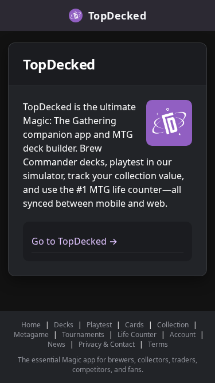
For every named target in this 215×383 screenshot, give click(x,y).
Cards (134, 325)
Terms (158, 344)
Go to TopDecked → (75, 241)
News (56, 344)
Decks (63, 325)
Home (31, 325)
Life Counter (137, 334)
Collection (173, 325)
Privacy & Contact (107, 344)
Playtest (99, 325)
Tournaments (83, 334)
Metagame (31, 334)
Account (183, 334)
